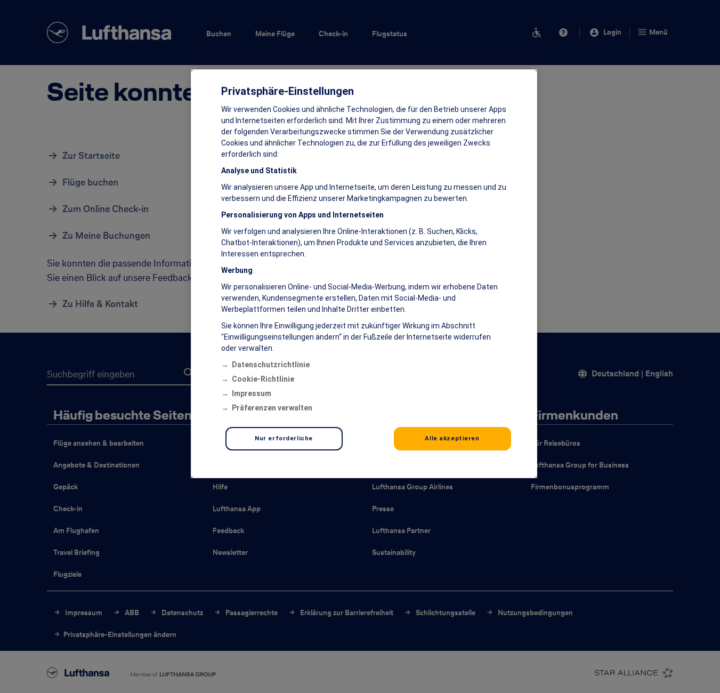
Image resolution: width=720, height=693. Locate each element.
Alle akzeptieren (452, 438)
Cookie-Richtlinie (263, 379)
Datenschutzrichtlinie (271, 364)
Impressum (251, 393)
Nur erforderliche (284, 438)
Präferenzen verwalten (272, 408)
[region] (364, 273)
